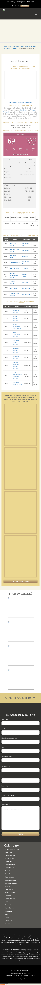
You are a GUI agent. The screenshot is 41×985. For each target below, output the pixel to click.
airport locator (9, 868)
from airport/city (6, 756)
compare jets (8, 861)
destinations (8, 871)
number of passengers (7, 795)
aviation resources (10, 898)
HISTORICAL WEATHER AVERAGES (20, 103)
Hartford (14, 49)
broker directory (9, 908)
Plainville (25, 256)
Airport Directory (13, 47)
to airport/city (5, 766)
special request (5, 804)
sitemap (7, 917)
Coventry (25, 268)
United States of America (28, 47)
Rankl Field (13, 288)
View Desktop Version (20, 979)
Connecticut (6, 49)
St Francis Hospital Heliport (16, 350)
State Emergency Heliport (16, 334)
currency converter (10, 880)
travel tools (8, 874)
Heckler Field (14, 268)
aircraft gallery (9, 858)
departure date (5, 777)
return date (4, 786)
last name (4, 729)
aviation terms (9, 902)
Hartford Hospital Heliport (15, 318)
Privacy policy (26, 973)
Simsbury (25, 282)
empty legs (8, 852)
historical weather (10, 892)
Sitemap (25, 975)
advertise (7, 886)
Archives (7, 923)
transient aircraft (10, 855)
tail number (8, 911)
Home (5, 47)
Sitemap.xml (8, 920)
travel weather (9, 889)
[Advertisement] (20, 424)
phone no (9, 738)
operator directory (10, 905)
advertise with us (15, 973)
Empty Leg (24, 110)
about (6, 914)
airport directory (10, 864)
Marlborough (26, 288)
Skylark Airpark (15, 262)
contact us (32, 975)
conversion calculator (11, 883)
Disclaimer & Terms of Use (14, 975)
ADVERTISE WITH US (20, 581)
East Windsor (26, 250)
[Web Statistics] (4, 984)
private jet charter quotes (12, 849)
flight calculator (9, 877)
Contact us (8, 895)
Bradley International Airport (14, 275)
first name (4, 719)
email (3, 747)
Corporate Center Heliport (16, 342)
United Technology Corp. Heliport (17, 326)
